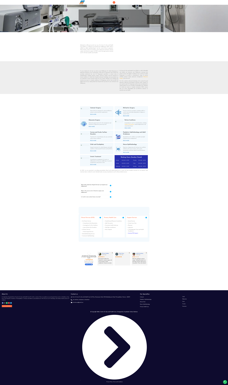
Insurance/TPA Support (133, 233)
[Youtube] (9, 303)
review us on (88, 264)
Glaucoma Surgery (94, 120)
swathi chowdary (139, 253)
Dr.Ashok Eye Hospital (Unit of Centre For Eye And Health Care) (88, 257)
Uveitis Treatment (95, 156)
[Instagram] (5, 303)
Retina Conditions (130, 120)
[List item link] (104, 297)
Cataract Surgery (95, 108)
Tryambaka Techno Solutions (131, 311)
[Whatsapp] (7, 303)
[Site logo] (82, 2)
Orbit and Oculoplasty (97, 144)
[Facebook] (3, 303)
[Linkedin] (11, 303)
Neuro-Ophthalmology (130, 144)
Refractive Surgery (129, 108)
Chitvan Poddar (105, 253)
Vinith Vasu (121, 253)
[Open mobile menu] (114, 2)
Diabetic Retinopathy (129, 124)
